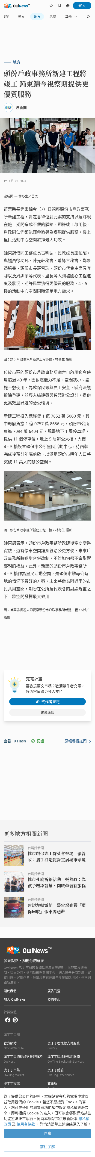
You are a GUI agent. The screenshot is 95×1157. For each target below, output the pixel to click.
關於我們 (10, 991)
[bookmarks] (59, 5)
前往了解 (47, 1146)
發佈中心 (54, 999)
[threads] (15, 1020)
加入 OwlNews (15, 999)
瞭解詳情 (47, 712)
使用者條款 (26, 1124)
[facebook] (8, 1020)
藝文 (21, 16)
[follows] (51, 5)
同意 (47, 1133)
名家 (53, 16)
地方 (37, 16)
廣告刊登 (54, 991)
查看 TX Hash (15, 741)
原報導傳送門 (76, 741)
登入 (82, 5)
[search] (88, 16)
